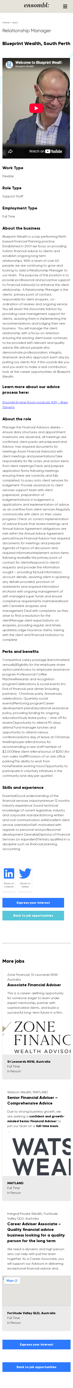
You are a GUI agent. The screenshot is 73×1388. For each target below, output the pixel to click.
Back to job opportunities (33, 915)
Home (6, 22)
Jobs (15, 22)
